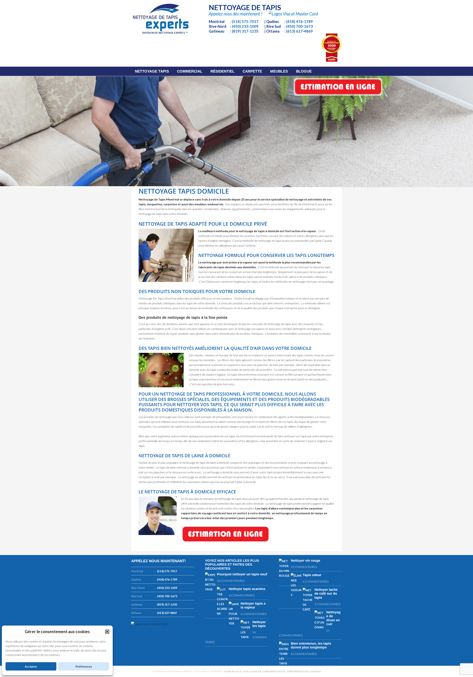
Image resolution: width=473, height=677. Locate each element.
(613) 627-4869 (299, 31)
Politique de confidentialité (264, 671)
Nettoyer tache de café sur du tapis (326, 593)
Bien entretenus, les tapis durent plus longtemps (311, 645)
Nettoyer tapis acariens (247, 589)
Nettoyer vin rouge (305, 560)
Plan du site (233, 671)
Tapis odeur (312, 575)
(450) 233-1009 (245, 26)
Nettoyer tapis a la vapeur (253, 605)
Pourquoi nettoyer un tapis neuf (242, 574)
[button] (107, 631)
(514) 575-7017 (245, 21)
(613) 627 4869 (167, 612)
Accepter (31, 666)
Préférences (84, 666)
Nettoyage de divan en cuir (333, 618)
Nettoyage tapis (160, 19)
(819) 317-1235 (245, 31)
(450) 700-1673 (299, 26)
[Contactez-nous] (225, 544)
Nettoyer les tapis (259, 624)
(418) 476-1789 (299, 21)
